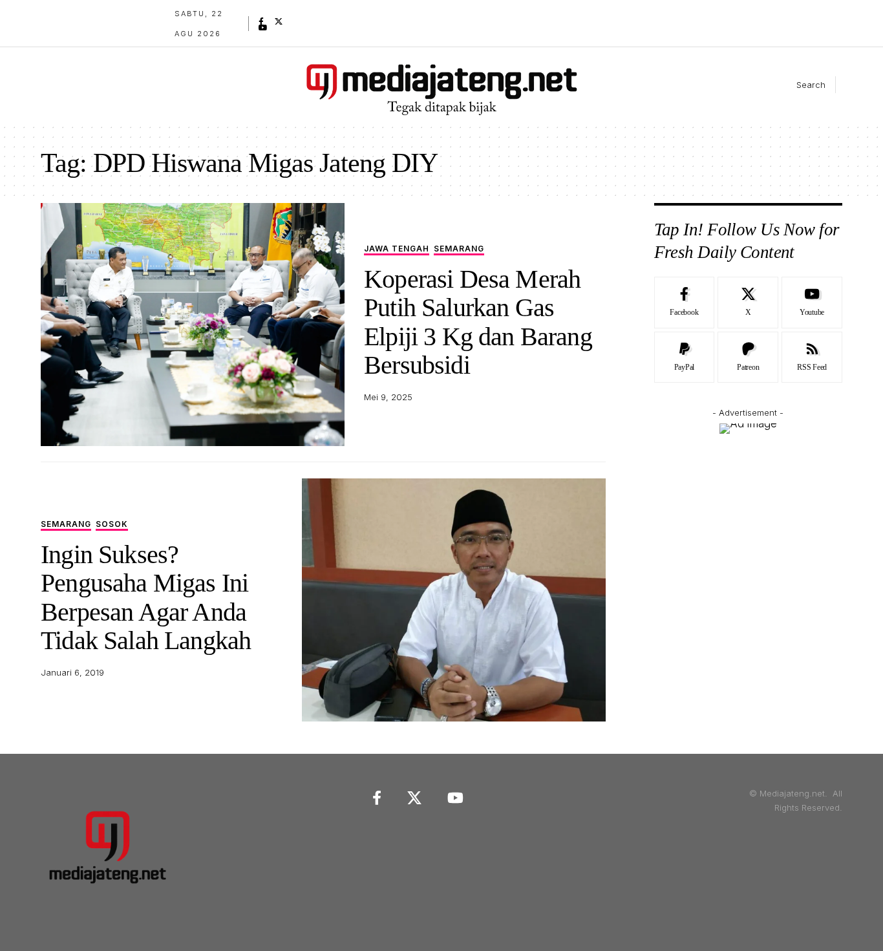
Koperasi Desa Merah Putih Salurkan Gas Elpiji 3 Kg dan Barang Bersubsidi (478, 321)
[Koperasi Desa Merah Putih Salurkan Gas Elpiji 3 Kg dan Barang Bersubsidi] (193, 324)
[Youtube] (812, 302)
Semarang (459, 249)
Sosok (112, 524)
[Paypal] (684, 357)
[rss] (812, 357)
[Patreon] (748, 357)
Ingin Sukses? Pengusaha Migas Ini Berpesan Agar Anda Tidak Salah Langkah (146, 597)
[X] (278, 21)
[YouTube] (263, 28)
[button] (800, 84)
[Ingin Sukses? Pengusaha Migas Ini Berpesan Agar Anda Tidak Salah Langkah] (454, 599)
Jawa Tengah (396, 249)
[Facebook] (261, 21)
